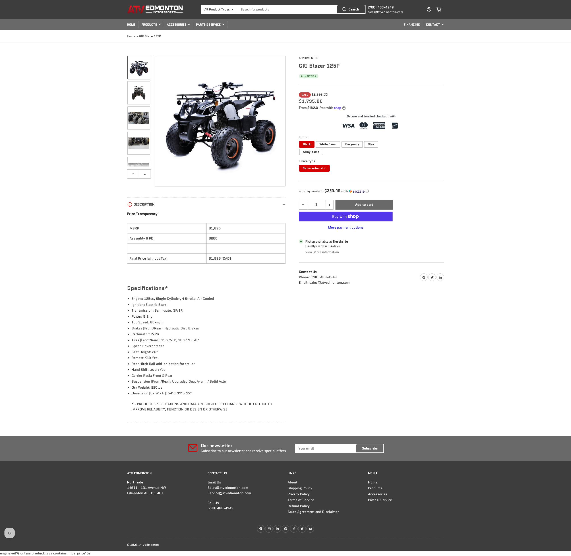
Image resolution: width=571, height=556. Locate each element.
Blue (371, 144)
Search (353, 9)
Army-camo (311, 152)
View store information (322, 252)
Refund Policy (299, 506)
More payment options (346, 227)
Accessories (176, 25)
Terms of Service (301, 500)
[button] (371, 191)
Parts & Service (208, 25)
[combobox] (301, 9)
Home (131, 25)
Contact (433, 25)
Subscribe (370, 448)
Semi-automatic (314, 168)
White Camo (328, 144)
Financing (412, 25)
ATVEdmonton (309, 58)
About (292, 482)
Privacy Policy (299, 494)
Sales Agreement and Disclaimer (313, 511)
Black (307, 144)
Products (149, 25)
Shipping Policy (300, 488)
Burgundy (352, 144)
